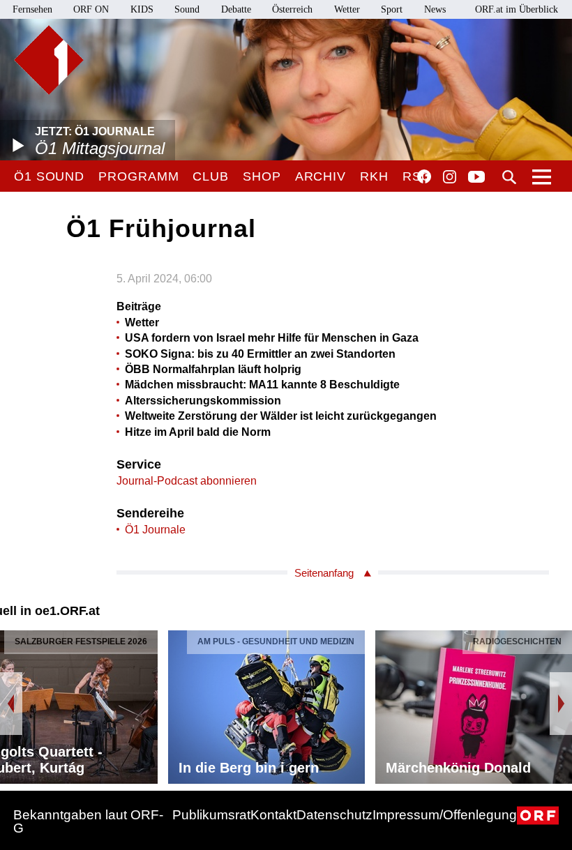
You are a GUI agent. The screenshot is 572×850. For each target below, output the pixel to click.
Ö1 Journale (155, 530)
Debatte (236, 9)
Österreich (292, 9)
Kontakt (273, 814)
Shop (262, 176)
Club (211, 176)
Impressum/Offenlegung (444, 814)
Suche (509, 177)
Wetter (347, 9)
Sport (391, 9)
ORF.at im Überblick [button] (516, 9)
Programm (138, 176)
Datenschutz (334, 814)
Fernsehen (32, 9)
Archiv (320, 176)
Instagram (449, 177)
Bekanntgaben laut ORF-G (88, 821)
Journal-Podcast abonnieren (186, 481)
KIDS (141, 9)
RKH (374, 176)
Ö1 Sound (49, 176)
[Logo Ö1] (49, 60)
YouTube (476, 178)
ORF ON (91, 9)
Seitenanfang (324, 573)
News (435, 9)
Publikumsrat (211, 814)
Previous (11, 703)
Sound (187, 9)
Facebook (424, 176)
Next (561, 703)
